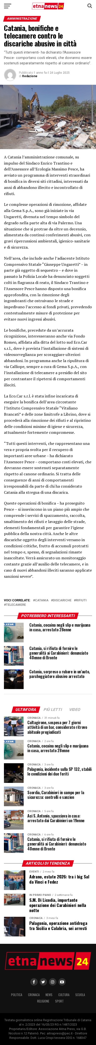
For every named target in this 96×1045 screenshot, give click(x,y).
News (49, 994)
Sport (59, 1001)
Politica (16, 994)
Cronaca (34, 994)
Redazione (29, 76)
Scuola (80, 994)
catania (41, 600)
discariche (62, 600)
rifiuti (81, 600)
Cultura (63, 994)
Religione (43, 1001)
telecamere (16, 605)
